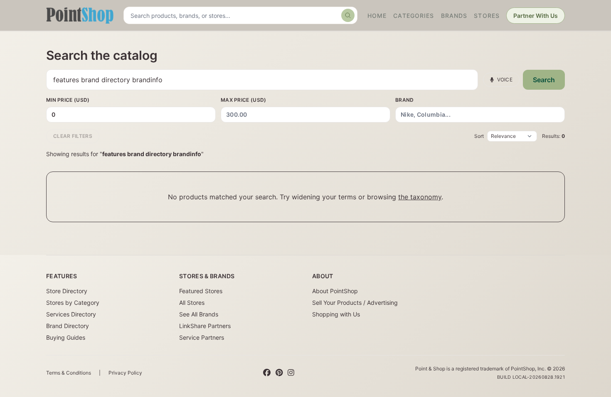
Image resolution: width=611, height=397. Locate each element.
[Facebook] (267, 373)
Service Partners (201, 337)
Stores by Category (72, 302)
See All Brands (198, 314)
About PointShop (335, 290)
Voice (505, 79)
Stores (487, 15)
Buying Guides (65, 337)
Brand (404, 100)
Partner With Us (535, 15)
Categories (413, 15)
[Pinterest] (279, 373)
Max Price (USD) (243, 100)
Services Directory (71, 314)
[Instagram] (291, 373)
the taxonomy (419, 197)
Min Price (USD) (68, 100)
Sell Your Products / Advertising (355, 302)
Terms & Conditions (68, 373)
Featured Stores (200, 290)
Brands (454, 15)
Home (377, 15)
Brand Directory (67, 325)
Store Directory (66, 290)
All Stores (191, 302)
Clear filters (72, 136)
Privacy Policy (125, 373)
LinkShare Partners (205, 325)
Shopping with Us (336, 314)
